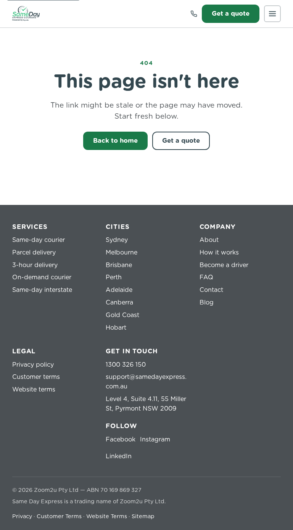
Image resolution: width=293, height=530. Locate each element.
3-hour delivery (35, 265)
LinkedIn (119, 456)
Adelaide (119, 290)
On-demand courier (41, 277)
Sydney (117, 240)
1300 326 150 (126, 365)
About (209, 240)
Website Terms (106, 516)
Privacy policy (33, 365)
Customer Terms (59, 516)
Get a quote (231, 14)
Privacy (22, 516)
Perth (114, 277)
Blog (207, 303)
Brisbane (119, 265)
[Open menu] (272, 13)
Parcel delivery (34, 253)
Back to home (115, 141)
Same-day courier (38, 240)
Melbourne (121, 253)
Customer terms (36, 377)
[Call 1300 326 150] (193, 13)
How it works (219, 253)
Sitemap (143, 516)
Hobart (116, 328)
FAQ (206, 277)
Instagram (155, 440)
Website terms (33, 390)
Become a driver (224, 265)
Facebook (120, 440)
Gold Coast (122, 315)
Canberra (119, 303)
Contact (211, 290)
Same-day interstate (42, 290)
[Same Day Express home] (26, 13)
